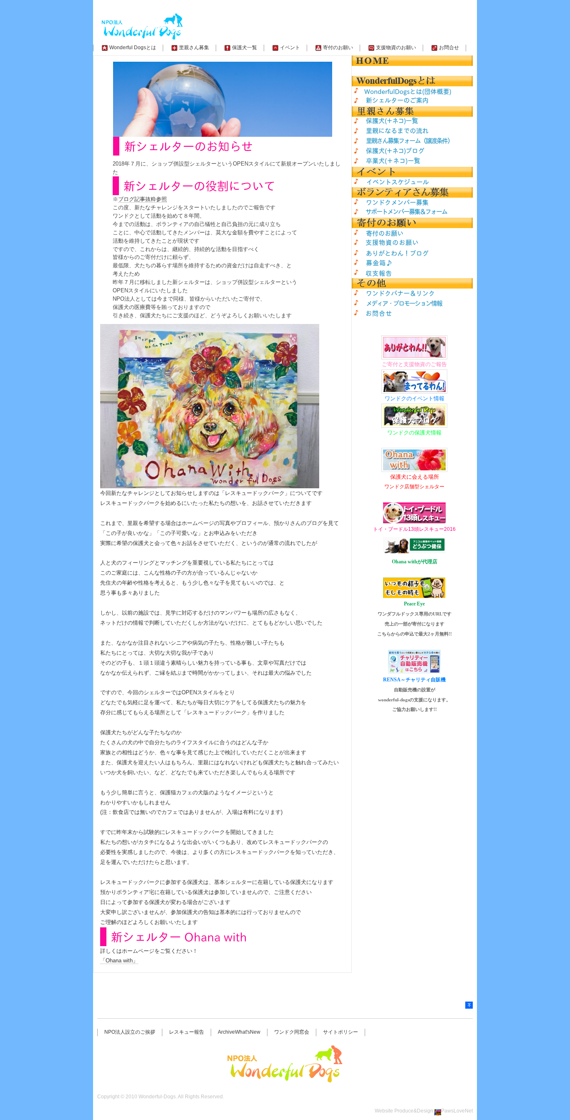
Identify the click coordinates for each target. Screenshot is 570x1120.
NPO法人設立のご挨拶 (129, 1032)
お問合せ (449, 47)
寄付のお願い (338, 47)
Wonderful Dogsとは (132, 47)
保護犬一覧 (244, 47)
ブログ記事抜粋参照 (142, 199)
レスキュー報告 (186, 1032)
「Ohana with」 (119, 960)
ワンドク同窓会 (291, 1032)
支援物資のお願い (396, 47)
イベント (290, 47)
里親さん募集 (194, 47)
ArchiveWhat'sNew (239, 1032)
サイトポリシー (340, 1032)
